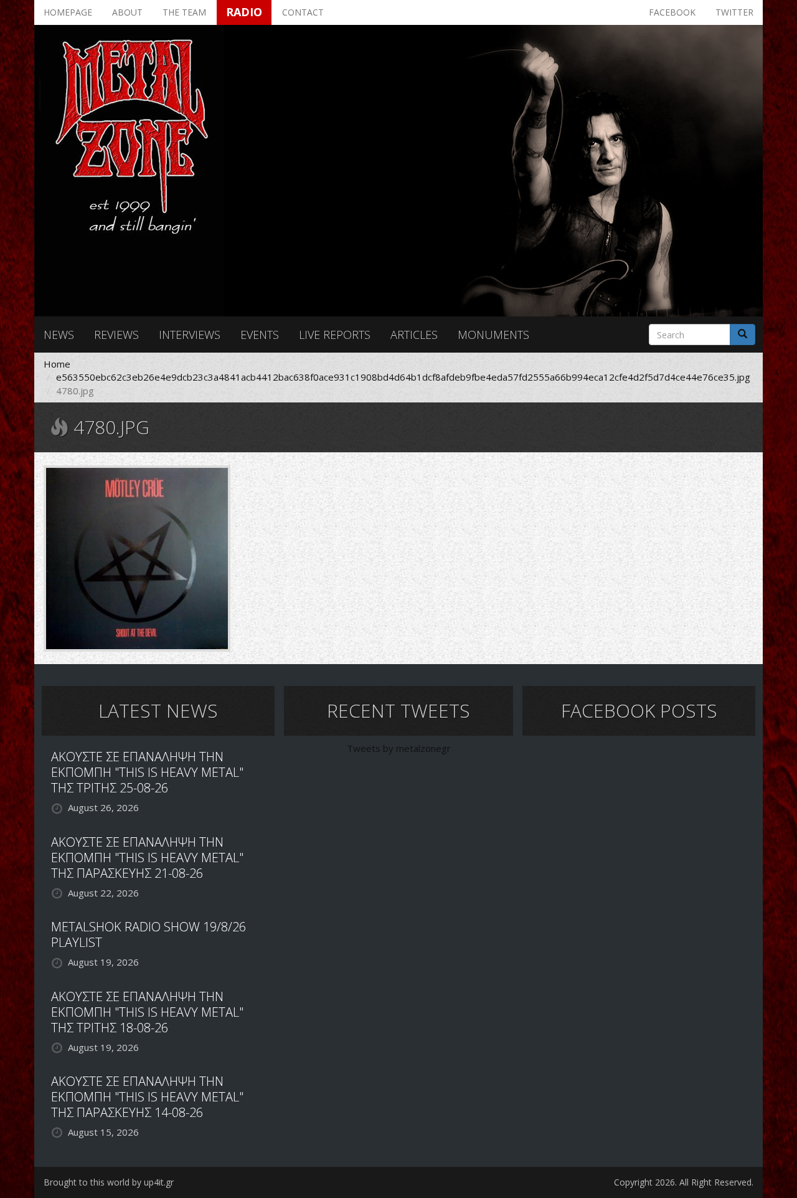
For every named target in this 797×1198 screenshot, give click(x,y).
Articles (414, 334)
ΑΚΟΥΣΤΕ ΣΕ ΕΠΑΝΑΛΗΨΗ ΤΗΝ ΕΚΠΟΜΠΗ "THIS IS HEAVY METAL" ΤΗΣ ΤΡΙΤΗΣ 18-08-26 (147, 1012)
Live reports (334, 334)
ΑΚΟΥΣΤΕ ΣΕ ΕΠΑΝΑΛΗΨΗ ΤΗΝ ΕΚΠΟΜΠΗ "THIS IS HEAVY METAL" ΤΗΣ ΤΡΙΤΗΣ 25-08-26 (147, 772)
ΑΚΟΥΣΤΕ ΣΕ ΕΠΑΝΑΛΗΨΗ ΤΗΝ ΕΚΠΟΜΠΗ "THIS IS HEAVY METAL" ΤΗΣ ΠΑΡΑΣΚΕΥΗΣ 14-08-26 (147, 1097)
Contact (303, 12)
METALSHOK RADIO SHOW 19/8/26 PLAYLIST (148, 934)
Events (259, 334)
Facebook (672, 12)
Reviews (116, 334)
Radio (244, 11)
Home (57, 364)
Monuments (493, 334)
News (59, 334)
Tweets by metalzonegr (399, 748)
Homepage (68, 12)
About (127, 12)
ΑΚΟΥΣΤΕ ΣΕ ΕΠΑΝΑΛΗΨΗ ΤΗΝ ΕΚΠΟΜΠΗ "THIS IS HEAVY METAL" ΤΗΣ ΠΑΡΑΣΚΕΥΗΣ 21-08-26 (147, 858)
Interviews (189, 334)
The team (184, 12)
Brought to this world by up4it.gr (109, 1182)
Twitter (734, 12)
